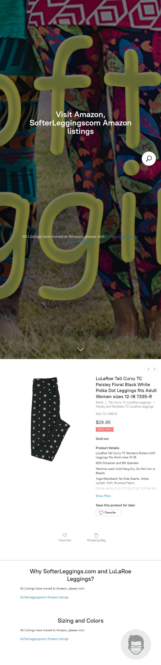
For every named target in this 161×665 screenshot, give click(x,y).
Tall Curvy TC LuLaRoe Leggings (130, 402)
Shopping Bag (96, 540)
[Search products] (149, 158)
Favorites (65, 540)
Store (99, 402)
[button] (108, 512)
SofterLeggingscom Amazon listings (44, 597)
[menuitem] (149, 369)
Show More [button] (103, 496)
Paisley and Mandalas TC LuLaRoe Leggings (125, 406)
